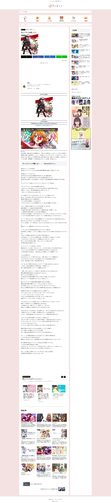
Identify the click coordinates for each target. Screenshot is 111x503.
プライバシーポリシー (76, 92)
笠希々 (28, 83)
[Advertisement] (44, 72)
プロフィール (30, 88)
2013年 (28, 29)
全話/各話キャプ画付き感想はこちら (44, 125)
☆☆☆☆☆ (33, 29)
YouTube (37, 88)
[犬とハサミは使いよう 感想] (44, 107)
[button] (91, 11)
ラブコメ (23, 29)
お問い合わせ (74, 89)
